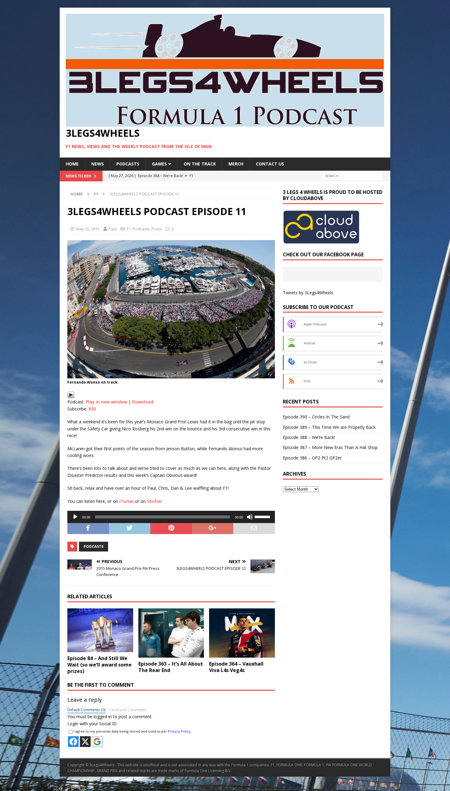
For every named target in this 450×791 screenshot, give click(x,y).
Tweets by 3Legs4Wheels (308, 292)
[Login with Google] (97, 741)
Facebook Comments (128, 709)
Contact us (270, 164)
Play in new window (106, 402)
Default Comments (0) (86, 709)
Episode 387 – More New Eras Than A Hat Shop (330, 447)
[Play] (70, 395)
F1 (129, 229)
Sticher (154, 501)
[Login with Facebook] (73, 741)
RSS (92, 409)
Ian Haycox (74, 787)
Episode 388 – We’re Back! (309, 437)
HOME (72, 164)
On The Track (200, 164)
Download (142, 402)
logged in (103, 716)
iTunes (126, 501)
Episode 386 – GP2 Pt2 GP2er (312, 458)
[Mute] (250, 517)
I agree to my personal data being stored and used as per (132, 731)
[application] (171, 517)
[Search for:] (352, 175)
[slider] (263, 516)
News (97, 164)
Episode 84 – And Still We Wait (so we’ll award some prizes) (99, 664)
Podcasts (127, 164)
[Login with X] (85, 741)
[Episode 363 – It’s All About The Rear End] (171, 633)
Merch (235, 164)
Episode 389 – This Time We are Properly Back (329, 427)
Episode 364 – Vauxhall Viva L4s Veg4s (236, 667)
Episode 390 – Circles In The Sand (316, 417)
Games (159, 164)
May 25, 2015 (87, 229)
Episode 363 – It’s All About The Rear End (170, 667)
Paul (112, 229)
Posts (157, 229)
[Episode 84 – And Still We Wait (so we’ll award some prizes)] (100, 630)
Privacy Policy (179, 731)
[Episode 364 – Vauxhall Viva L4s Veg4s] (242, 633)
